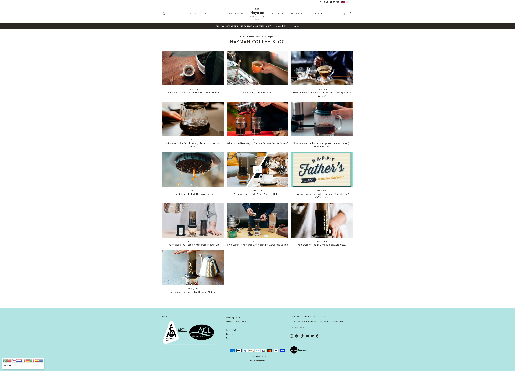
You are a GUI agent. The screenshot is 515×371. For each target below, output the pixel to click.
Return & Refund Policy (236, 322)
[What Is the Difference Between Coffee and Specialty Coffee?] (322, 68)
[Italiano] (32, 360)
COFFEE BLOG (296, 13)
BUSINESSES (277, 13)
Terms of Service (233, 326)
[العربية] (5, 360)
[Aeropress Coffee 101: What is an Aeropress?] (322, 220)
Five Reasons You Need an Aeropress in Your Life (193, 244)
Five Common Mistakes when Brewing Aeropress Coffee (257, 244)
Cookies (229, 334)
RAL (227, 338)
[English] (14, 360)
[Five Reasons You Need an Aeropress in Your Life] (193, 220)
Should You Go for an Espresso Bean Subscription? (193, 92)
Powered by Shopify (257, 361)
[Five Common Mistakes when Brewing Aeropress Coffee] (257, 220)
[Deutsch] (27, 360)
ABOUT (193, 13)
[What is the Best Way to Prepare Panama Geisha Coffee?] (257, 119)
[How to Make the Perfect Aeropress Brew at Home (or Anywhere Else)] (322, 119)
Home (242, 36)
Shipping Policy (233, 317)
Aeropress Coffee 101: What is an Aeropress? (322, 244)
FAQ (309, 13)
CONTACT (320, 13)
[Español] (37, 360)
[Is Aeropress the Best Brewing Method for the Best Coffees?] (193, 119)
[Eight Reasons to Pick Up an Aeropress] (193, 169)
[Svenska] (41, 360)
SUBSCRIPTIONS (236, 13)
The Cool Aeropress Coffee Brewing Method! (193, 292)
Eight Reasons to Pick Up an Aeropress (193, 193)
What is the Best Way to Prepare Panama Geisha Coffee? (257, 143)
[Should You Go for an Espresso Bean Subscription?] (193, 68)
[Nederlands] (18, 360)
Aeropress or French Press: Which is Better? (257, 193)
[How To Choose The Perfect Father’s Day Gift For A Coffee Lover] (322, 169)
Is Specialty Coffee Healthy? (257, 92)
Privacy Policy (232, 330)
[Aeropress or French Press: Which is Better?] (257, 169)
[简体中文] (9, 360)
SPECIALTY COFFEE (212, 13)
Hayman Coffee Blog (255, 36)
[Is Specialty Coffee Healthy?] (257, 68)
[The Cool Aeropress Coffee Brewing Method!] (193, 267)
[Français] (23, 360)
